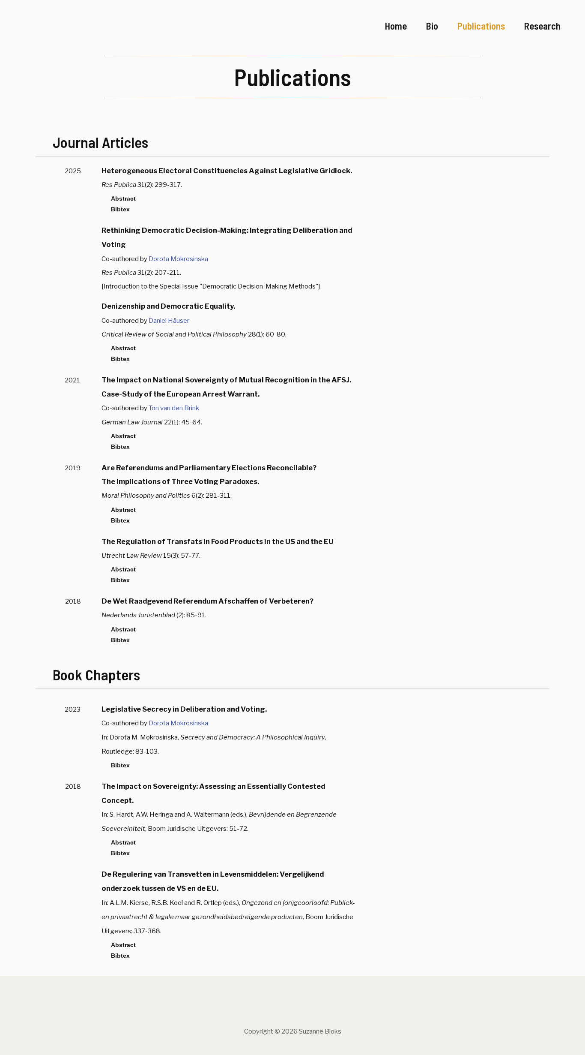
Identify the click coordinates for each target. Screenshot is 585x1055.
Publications (481, 26)
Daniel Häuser (169, 321)
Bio (432, 26)
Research (542, 26)
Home (396, 26)
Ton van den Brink (174, 408)
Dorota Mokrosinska (178, 259)
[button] (243, 200)
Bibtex (120, 209)
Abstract (123, 198)
